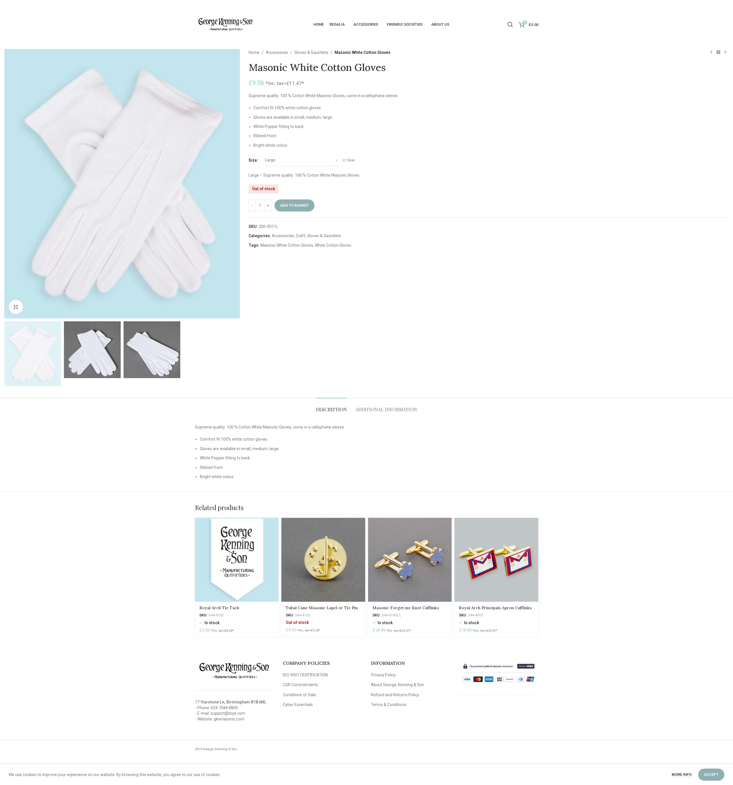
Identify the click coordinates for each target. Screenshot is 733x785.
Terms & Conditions (388, 704)
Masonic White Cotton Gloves (286, 245)
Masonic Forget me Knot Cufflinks (405, 607)
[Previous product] (711, 52)
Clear (350, 160)
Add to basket (294, 205)
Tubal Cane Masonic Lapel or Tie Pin (322, 607)
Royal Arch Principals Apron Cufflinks (495, 607)
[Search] (510, 24)
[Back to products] (718, 52)
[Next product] (725, 52)
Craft (300, 235)
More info (682, 774)
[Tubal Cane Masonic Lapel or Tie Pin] (323, 560)
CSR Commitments (300, 684)
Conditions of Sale (299, 694)
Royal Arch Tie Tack (219, 607)
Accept (711, 774)
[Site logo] (225, 24)
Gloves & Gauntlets (311, 52)
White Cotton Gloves (333, 245)
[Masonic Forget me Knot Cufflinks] (410, 560)
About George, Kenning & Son (397, 684)
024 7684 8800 (224, 707)
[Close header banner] (726, 6)
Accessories (277, 52)
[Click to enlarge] (16, 307)
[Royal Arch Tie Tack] (237, 560)
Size (253, 160)
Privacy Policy (383, 675)
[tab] (331, 406)
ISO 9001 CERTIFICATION (305, 675)
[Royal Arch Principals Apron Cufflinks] (496, 560)
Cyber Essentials (298, 704)
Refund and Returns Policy (395, 694)
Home (254, 52)
